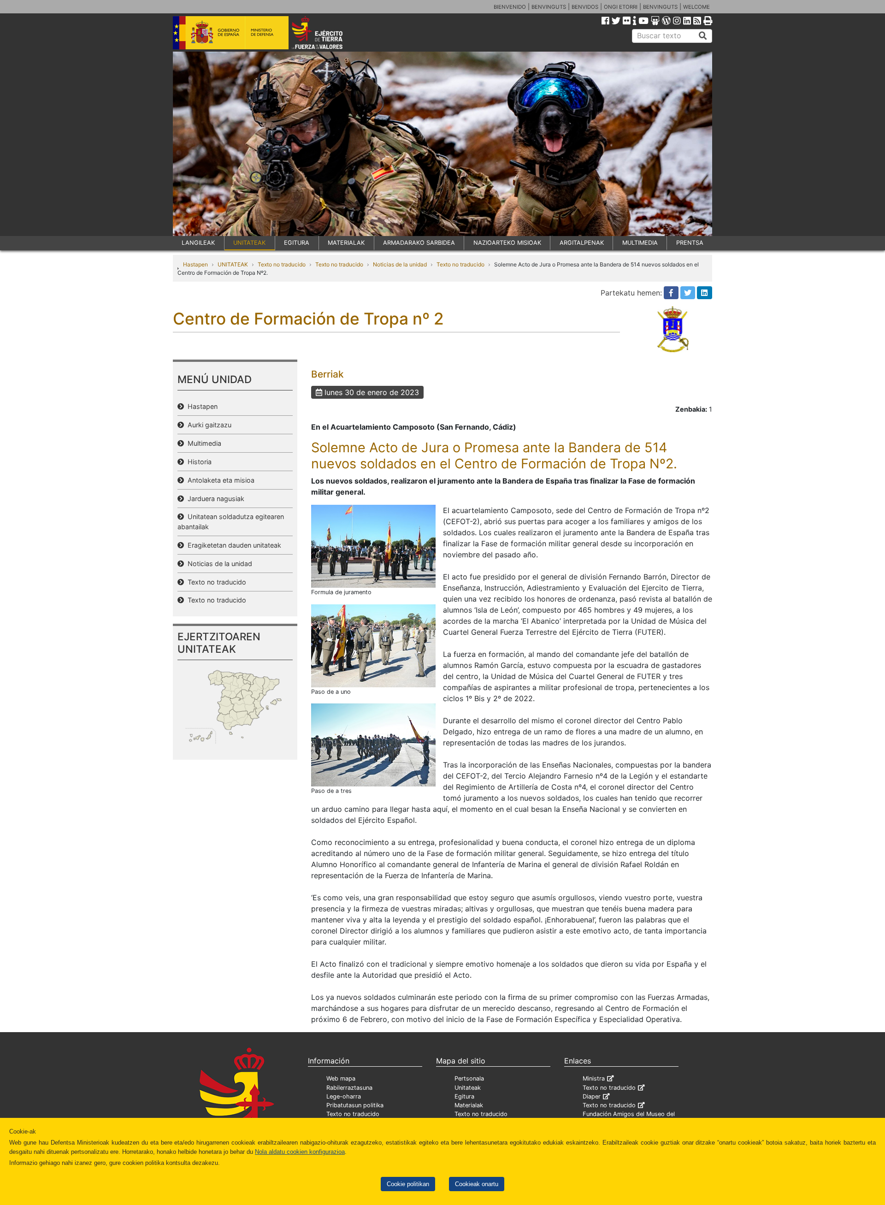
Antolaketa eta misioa (219, 480)
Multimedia (202, 443)
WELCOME (696, 7)
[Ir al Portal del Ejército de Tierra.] (328, 31)
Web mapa (340, 1078)
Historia (198, 462)
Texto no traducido (282, 264)
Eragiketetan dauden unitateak (232, 545)
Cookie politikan (408, 1184)
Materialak (468, 1105)
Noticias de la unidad (400, 264)
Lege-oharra (343, 1096)
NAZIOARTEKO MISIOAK (507, 242)
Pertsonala (469, 1078)
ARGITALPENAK (582, 242)
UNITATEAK (249, 242)
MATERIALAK (346, 242)
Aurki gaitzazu (207, 425)
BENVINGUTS (548, 7)
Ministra (594, 1078)
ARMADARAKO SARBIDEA (419, 242)
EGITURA (296, 242)
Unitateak (467, 1087)
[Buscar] (703, 36)
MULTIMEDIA (640, 242)
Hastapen (195, 264)
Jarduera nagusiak (214, 498)
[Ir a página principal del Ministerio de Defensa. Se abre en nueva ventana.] (231, 31)
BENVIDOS (585, 7)
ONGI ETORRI (620, 7)
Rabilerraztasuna (349, 1087)
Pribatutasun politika (355, 1105)
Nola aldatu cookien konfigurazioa (300, 1151)
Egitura (464, 1096)
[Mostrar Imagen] (373, 545)
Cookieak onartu (476, 1184)
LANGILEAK (198, 242)
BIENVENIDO (510, 7)
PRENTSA (689, 242)
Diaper (592, 1096)
